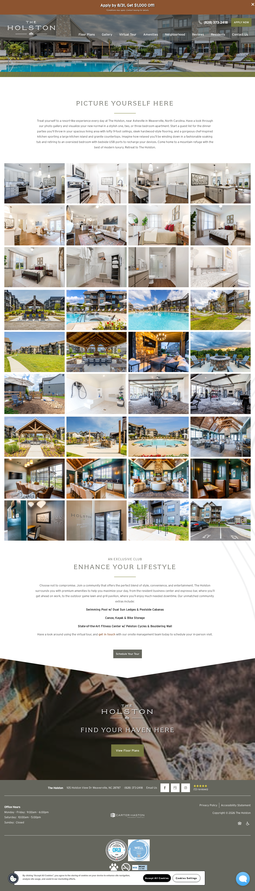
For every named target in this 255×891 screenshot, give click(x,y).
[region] (109, 878)
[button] (253, 4)
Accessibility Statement (236, 805)
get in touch (107, 634)
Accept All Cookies (157, 878)
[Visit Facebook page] (164, 787)
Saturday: (10, 817)
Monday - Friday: (14, 812)
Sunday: (9, 822)
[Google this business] (175, 787)
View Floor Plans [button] (127, 750)
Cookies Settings (186, 878)
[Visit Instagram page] (185, 787)
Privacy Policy (208, 805)
